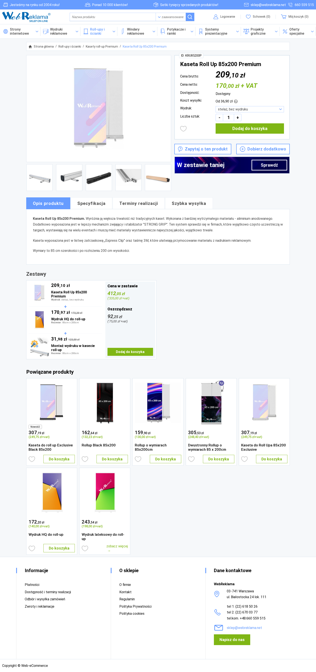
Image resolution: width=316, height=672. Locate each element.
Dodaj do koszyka (249, 128)
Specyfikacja (91, 203)
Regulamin (127, 599)
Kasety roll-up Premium (102, 46)
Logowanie (227, 16)
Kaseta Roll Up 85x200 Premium (145, 46)
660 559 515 (304, 5)
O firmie (125, 585)
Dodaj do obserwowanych (183, 129)
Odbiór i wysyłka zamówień (45, 599)
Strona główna (44, 46)
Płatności (32, 585)
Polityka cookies (131, 614)
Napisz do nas (232, 639)
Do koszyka (59, 459)
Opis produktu (48, 203)
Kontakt (125, 592)
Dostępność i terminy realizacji (48, 592)
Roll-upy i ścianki (69, 46)
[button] (298, 31)
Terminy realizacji (138, 203)
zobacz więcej (117, 546)
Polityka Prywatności (135, 606)
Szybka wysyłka (189, 203)
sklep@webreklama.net (268, 5)
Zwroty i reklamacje (39, 606)
